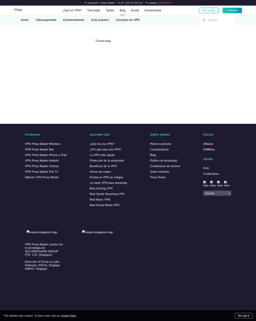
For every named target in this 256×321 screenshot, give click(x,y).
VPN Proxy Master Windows (42, 143)
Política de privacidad (163, 160)
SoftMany (209, 149)
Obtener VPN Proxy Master (42, 177)
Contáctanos (211, 173)
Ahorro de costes (100, 171)
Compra (232, 10)
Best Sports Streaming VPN (107, 193)
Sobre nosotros (159, 171)
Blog (122, 10)
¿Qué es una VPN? (102, 143)
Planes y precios (160, 143)
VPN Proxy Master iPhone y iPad (46, 155)
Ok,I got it (244, 315)
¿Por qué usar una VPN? (106, 149)
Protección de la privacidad (107, 160)
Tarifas (110, 10)
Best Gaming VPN (101, 188)
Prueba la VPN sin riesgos (106, 177)
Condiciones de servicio (165, 166)
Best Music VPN (100, 199)
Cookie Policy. (69, 315)
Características (159, 149)
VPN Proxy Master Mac (39, 149)
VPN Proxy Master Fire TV (41, 171)
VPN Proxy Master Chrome (42, 166)
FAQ (206, 168)
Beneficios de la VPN (103, 166)
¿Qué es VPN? (72, 10)
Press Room (158, 177)
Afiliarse (208, 143)
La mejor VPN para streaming (108, 182)
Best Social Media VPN (104, 205)
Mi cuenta (209, 10)
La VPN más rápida (102, 155)
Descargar (93, 10)
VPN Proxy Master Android (42, 160)
